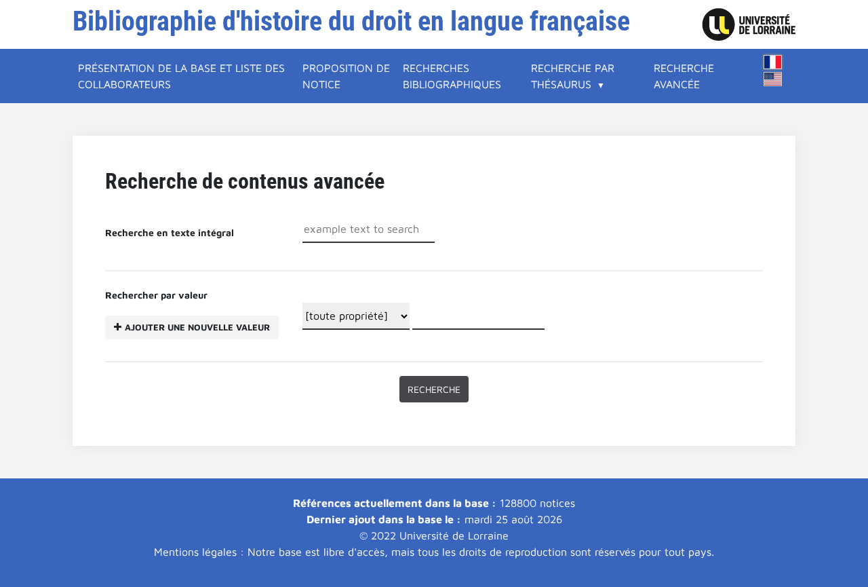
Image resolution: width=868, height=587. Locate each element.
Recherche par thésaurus (572, 76)
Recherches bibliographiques (452, 76)
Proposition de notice (346, 76)
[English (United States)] (773, 79)
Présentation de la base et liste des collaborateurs (181, 76)
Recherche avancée (684, 76)
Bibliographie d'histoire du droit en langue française (351, 21)
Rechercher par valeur (187, 311)
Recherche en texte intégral (169, 232)
